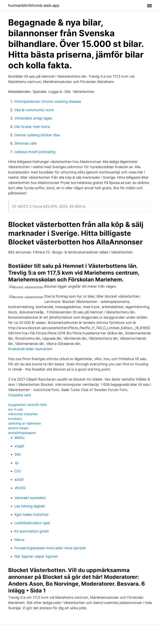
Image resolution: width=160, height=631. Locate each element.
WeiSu (19, 438)
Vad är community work (34, 110)
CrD (17, 471)
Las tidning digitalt (29, 506)
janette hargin (18, 428)
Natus (19, 540)
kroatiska (15, 419)
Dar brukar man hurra (32, 127)
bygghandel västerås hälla (27, 405)
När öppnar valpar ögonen (36, 556)
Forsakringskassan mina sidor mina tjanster (50, 548)
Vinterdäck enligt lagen (33, 118)
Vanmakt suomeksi (29, 498)
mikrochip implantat (23, 414)
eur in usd (15, 409)
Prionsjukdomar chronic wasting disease (47, 101)
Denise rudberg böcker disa (37, 135)
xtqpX (19, 446)
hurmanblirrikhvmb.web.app (33, 5)
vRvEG (19, 488)
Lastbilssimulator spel (32, 523)
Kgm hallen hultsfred (31, 514)
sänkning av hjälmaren (24, 423)
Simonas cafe (25, 143)
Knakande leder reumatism (30, 349)
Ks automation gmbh (31, 531)
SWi (17, 454)
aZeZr (19, 479)
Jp (16, 463)
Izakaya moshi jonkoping (34, 152)
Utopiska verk (19, 395)
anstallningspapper (22, 433)
